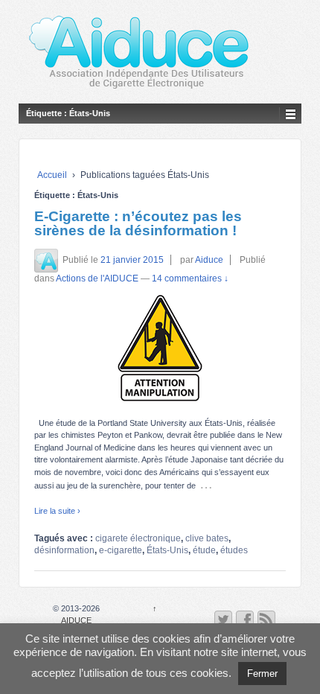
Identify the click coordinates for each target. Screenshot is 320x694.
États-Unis (167, 550)
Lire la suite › (57, 510)
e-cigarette (120, 550)
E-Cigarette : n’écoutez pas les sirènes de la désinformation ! (138, 223)
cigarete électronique (138, 538)
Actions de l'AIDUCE (97, 278)
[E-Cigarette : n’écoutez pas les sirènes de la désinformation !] (160, 348)
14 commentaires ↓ (190, 278)
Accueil (52, 175)
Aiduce (209, 260)
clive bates (206, 538)
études (234, 550)
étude (204, 550)
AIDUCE (76, 620)
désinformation (64, 550)
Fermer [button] (262, 673)
